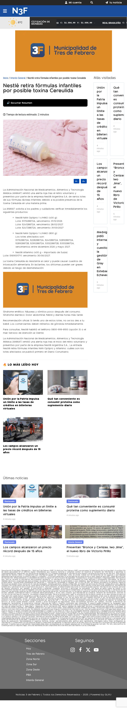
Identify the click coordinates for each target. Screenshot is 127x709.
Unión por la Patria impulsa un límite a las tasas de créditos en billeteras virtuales (29, 510)
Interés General (17, 78)
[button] (93, 2)
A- (76, 181)
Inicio (5, 78)
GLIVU (108, 694)
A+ (83, 181)
